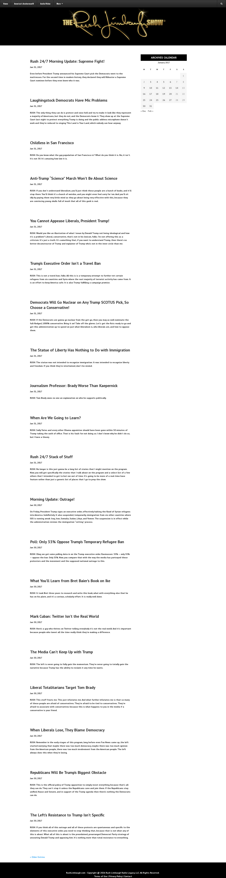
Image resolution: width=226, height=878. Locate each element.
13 (170, 88)
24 (150, 100)
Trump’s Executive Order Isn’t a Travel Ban (65, 263)
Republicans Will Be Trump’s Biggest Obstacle (68, 772)
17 (150, 94)
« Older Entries (37, 857)
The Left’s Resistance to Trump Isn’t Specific (67, 814)
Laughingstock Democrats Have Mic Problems (68, 100)
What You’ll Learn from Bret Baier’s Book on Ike (70, 580)
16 (144, 94)
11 (157, 88)
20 (170, 94)
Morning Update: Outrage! (52, 499)
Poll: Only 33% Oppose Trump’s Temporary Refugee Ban (77, 541)
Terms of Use (100, 876)
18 (157, 94)
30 (144, 106)
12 (164, 88)
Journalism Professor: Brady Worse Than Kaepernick (73, 385)
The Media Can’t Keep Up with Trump (61, 651)
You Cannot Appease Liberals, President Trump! (69, 220)
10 (150, 88)
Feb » (150, 111)
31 (150, 106)
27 (170, 100)
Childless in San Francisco (52, 142)
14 (177, 88)
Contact (128, 876)
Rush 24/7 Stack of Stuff (51, 456)
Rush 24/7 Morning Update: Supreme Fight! (67, 61)
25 (157, 100)
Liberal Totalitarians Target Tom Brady (62, 687)
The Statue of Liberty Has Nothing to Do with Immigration (80, 350)
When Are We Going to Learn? (55, 417)
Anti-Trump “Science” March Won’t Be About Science (73, 178)
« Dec (143, 111)
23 (144, 100)
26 (164, 100)
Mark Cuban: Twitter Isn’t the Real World (64, 616)
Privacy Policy (115, 876)
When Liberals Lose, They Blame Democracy (67, 729)
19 (164, 94)
